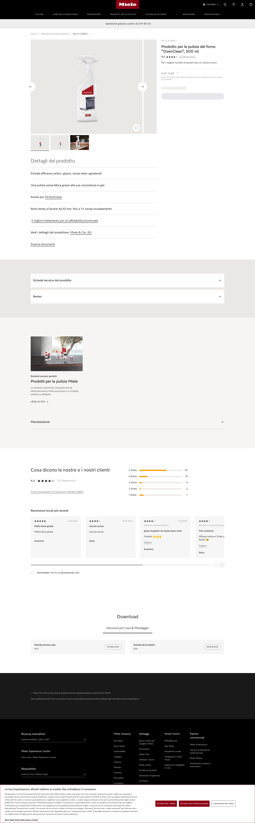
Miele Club (144, 754)
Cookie (35, 820)
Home (33, 34)
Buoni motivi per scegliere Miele (147, 742)
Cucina (39, 14)
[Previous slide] (30, 86)
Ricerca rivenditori (33, 734)
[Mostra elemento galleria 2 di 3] (59, 143)
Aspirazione (94, 14)
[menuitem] (40, 14)
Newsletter (28, 768)
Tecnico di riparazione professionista (200, 751)
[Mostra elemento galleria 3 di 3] (79, 143)
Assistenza (189, 14)
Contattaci (118, 783)
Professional (212, 14)
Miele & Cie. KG (81, 232)
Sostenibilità (119, 751)
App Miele (169, 746)
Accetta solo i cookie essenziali (194, 804)
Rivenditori (119, 778)
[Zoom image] (136, 127)
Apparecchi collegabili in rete (174, 766)
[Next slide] (142, 86)
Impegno (118, 757)
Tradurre (148, 542)
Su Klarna (143, 781)
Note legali (9, 820)
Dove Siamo (119, 746)
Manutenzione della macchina (54, 34)
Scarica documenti (43, 244)
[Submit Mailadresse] (84, 775)
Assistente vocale (173, 751)
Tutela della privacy (22, 820)
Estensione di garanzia (149, 776)
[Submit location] (84, 740)
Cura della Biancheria (65, 14)
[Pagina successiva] (222, 565)
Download (113, 647)
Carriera (117, 762)
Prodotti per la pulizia (123, 14)
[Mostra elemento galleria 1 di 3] (40, 143)
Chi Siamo (118, 741)
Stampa (117, 767)
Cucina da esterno (155, 14)
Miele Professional (198, 745)
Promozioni (144, 749)
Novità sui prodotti (147, 770)
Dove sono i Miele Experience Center (38, 757)
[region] (94, 87)
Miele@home (171, 741)
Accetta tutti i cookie (166, 804)
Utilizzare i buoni (146, 760)
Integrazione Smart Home (173, 758)
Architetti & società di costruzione (200, 765)
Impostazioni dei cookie (223, 804)
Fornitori (118, 773)
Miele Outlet (145, 765)
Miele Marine (196, 758)
